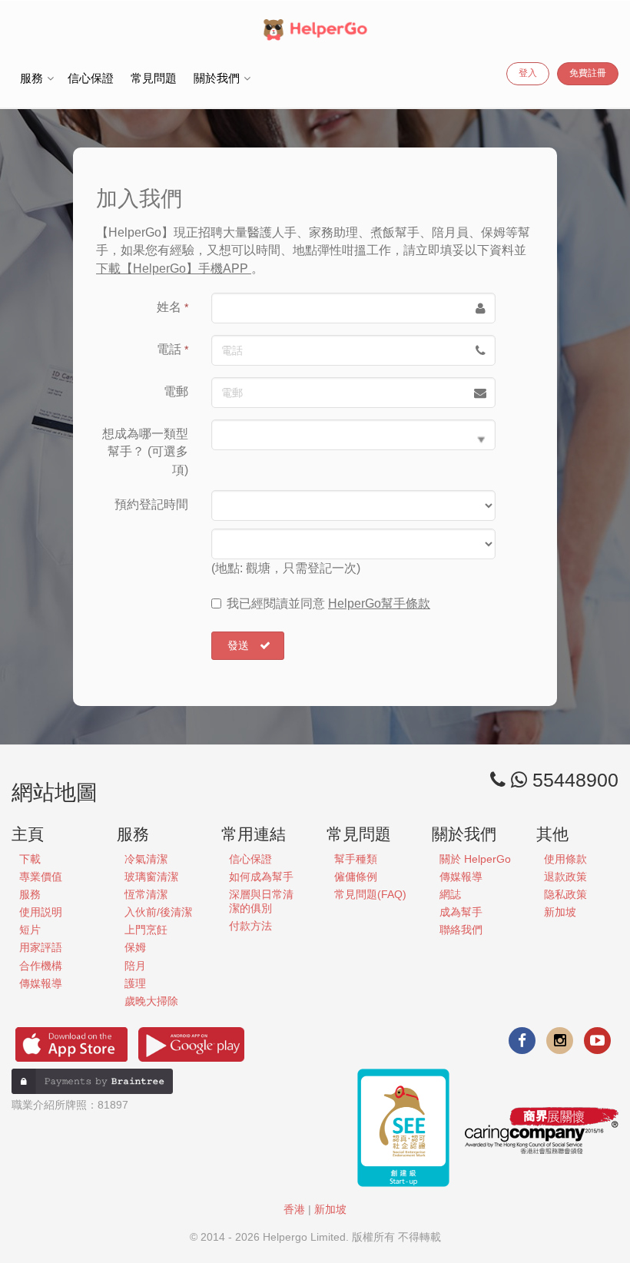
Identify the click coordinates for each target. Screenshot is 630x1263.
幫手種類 (355, 859)
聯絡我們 (460, 929)
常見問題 (154, 78)
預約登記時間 (151, 504)
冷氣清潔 (145, 859)
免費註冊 (587, 73)
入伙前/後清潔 (158, 912)
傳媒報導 (40, 983)
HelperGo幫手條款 (379, 603)
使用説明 (40, 912)
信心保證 (91, 78)
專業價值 (40, 876)
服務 (30, 894)
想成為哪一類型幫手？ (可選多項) (145, 451)
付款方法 (250, 926)
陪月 (135, 966)
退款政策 (565, 876)
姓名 (172, 306)
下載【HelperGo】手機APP (173, 268)
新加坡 (560, 912)
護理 (135, 983)
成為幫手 (460, 912)
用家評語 (40, 947)
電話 (172, 349)
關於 (475, 859)
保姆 (135, 947)
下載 (30, 859)
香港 (294, 1209)
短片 (30, 929)
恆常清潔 (145, 894)
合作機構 (40, 966)
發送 (238, 645)
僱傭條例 (355, 876)
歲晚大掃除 (151, 1001)
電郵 (176, 391)
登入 (528, 73)
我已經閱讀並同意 (328, 603)
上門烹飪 (145, 929)
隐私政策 (565, 894)
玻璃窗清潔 (151, 876)
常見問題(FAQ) (370, 894)
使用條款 (565, 859)
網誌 (450, 894)
